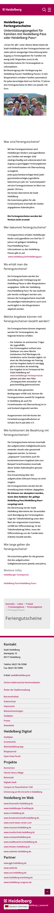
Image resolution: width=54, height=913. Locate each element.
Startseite (10, 604)
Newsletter (9, 725)
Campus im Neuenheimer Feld (18, 787)
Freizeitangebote (16, 607)
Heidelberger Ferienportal (16, 574)
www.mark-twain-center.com (18, 822)
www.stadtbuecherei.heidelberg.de (20, 841)
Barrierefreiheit (11, 696)
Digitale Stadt (10, 782)
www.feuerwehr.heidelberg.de (18, 803)
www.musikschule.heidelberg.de (19, 832)
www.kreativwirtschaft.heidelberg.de (21, 817)
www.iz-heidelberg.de (14, 813)
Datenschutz (10, 701)
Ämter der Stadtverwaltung (17, 689)
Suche (45, 10)
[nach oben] (47, 892)
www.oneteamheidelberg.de (17, 837)
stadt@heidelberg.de (20, 675)
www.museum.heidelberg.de (17, 827)
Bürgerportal (10, 751)
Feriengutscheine (23, 618)
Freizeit (29, 604)
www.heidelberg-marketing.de (18, 877)
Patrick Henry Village (13, 772)
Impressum (9, 706)
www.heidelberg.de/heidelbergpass (25, 256)
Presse (7, 720)
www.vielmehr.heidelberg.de (17, 851)
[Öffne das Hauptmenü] (49, 10)
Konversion (9, 767)
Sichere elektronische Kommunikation (22, 682)
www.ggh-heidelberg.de (15, 863)
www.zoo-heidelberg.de (15, 872)
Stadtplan (8, 715)
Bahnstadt (9, 777)
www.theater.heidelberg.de (17, 846)
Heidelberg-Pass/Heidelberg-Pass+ (20, 583)
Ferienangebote (34, 607)
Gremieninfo (10, 741)
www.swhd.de (10, 868)
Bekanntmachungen (13, 711)
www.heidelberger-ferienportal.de (26, 375)
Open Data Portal (12, 756)
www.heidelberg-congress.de (18, 882)
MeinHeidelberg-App (13, 746)
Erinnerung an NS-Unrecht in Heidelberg (23, 791)
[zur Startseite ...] (17, 901)
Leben (20, 604)
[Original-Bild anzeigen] (25, 104)
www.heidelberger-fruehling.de (19, 808)
